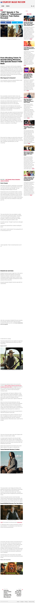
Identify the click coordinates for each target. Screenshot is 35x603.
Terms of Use (31, 601)
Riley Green (26, 97)
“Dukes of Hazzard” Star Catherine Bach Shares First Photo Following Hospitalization (29, 179)
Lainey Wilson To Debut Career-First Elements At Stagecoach (29, 48)
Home (2, 6)
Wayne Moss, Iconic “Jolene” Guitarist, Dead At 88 (29, 127)
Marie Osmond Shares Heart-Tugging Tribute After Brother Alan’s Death (28, 153)
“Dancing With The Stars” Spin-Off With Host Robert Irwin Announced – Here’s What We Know (28, 76)
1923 (1, 10)
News (25, 20)
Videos (7, 6)
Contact (22, 601)
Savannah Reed (11, 20)
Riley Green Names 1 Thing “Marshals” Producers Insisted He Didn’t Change (28, 101)
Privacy (26, 601)
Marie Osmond (26, 150)
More (31, 39)
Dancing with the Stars (28, 72)
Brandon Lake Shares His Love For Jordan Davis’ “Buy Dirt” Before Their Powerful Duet (29, 24)
